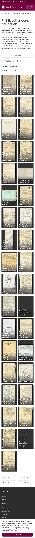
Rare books (6, 508)
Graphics (5, 514)
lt (27, 7)
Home (6, 13)
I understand (17, 534)
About (15, 1)
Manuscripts (6, 511)
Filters (18, 56)
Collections (5, 1)
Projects (22, 1)
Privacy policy (14, 530)
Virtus (4, 517)
